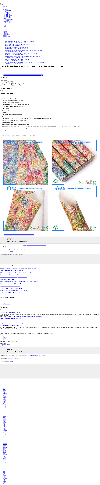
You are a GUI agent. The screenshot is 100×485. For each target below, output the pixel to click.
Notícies (4, 18)
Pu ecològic (7, 13)
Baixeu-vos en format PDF (17, 85)
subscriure (2, 334)
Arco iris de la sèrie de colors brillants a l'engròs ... (14, 60)
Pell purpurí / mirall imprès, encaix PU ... (10, 274)
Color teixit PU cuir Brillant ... (7, 279)
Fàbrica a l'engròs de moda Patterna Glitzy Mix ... (12, 270)
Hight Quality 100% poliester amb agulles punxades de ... (15, 57)
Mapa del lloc (50, 342)
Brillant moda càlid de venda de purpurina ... (11, 292)
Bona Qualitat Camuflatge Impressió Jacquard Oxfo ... (15, 51)
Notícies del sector (8, 20)
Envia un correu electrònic (5, 344)
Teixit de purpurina (8, 15)
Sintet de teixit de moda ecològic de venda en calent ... (15, 54)
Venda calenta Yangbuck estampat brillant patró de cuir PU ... (16, 42)
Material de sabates (8, 17)
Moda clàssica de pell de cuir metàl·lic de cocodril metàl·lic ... (16, 45)
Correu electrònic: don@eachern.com (7, 1)
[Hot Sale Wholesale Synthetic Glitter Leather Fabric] (10, 286)
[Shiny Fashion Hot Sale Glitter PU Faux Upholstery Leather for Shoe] (13, 290)
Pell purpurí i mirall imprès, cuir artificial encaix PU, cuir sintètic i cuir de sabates (19, 234)
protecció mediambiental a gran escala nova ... (11, 325)
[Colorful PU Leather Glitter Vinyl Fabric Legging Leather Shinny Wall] (13, 277)
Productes (4, 11)
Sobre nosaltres (5, 9)
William (1, 345)
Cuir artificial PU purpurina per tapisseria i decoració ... (15, 63)
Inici (3, 8)
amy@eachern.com (6, 304)
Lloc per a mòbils (57, 342)
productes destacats (43, 342)
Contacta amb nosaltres (7, 21)
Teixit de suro (7, 12)
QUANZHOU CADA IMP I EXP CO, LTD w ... (11, 318)
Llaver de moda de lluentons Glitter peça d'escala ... (12, 283)
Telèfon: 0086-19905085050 (5, 0)
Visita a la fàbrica (8, 10)
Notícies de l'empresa (9, 19)
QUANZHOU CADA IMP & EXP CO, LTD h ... (11, 312)
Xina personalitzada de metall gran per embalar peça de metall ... (17, 48)
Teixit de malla (7, 16)
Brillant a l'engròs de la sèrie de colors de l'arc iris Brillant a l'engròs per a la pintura (19, 235)
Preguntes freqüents (6, 22)
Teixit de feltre (7, 14)
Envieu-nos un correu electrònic (6, 85)
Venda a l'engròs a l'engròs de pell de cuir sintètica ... (12, 288)
